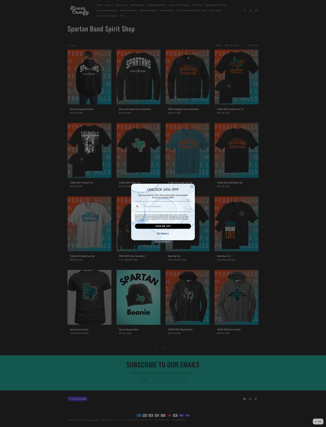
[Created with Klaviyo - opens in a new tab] (163, 241)
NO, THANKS (163, 234)
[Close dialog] (192, 186)
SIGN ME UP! (163, 226)
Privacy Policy (139, 220)
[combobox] (139, 206)
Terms (146, 220)
